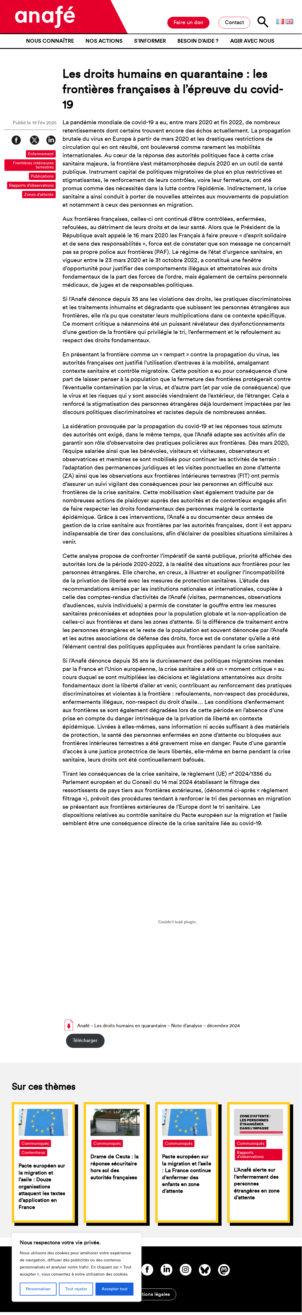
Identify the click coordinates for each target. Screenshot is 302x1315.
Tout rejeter (76, 1289)
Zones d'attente (39, 195)
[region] (76, 1267)
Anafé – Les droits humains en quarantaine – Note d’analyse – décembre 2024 (158, 1025)
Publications (42, 176)
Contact (234, 22)
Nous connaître (50, 41)
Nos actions (104, 41)
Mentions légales (151, 1294)
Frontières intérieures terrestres (33, 165)
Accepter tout (115, 1289)
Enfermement (41, 154)
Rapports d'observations (31, 185)
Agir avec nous (252, 41)
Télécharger (85, 1040)
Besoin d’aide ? (198, 41)
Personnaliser (38, 1289)
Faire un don (188, 22)
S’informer (150, 41)
